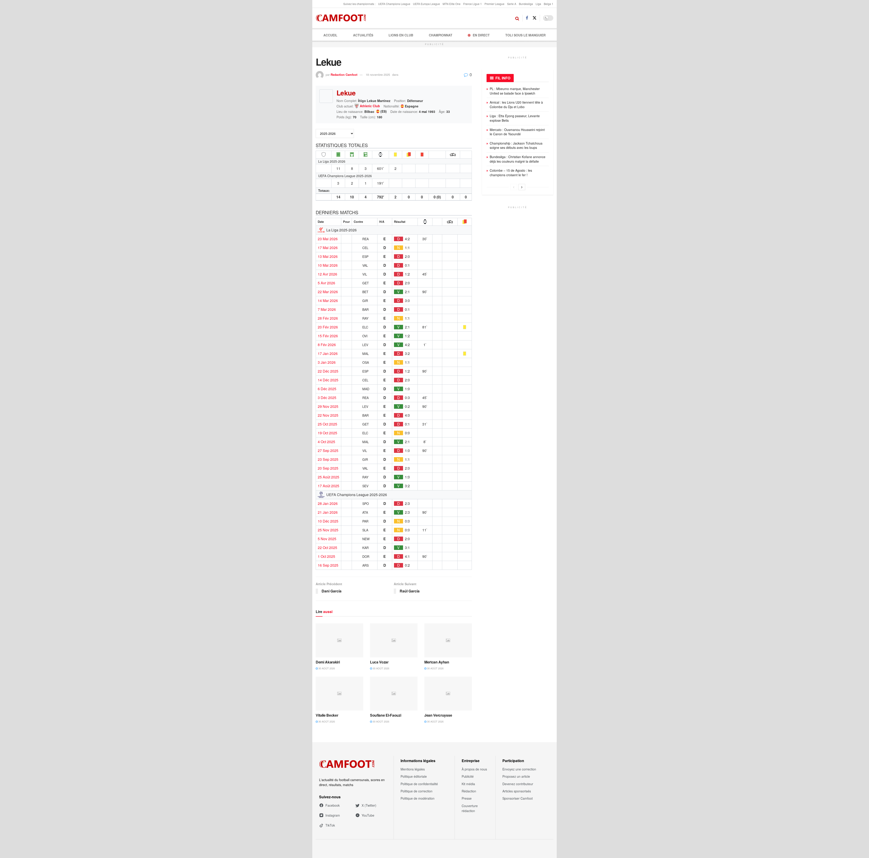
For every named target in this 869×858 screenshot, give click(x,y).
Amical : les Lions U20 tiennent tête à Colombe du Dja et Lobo (516, 104)
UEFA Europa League (426, 4)
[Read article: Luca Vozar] (394, 640)
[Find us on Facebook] (527, 18)
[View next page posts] (521, 187)
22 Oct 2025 (327, 547)
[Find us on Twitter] (534, 18)
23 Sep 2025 (328, 459)
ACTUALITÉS (363, 35)
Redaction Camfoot (344, 74)
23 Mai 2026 (328, 239)
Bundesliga (526, 4)
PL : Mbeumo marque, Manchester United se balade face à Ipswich (515, 90)
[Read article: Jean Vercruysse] (448, 694)
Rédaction (469, 791)
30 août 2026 (326, 668)
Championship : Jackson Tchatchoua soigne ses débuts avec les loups (516, 145)
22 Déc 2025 (328, 371)
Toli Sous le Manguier (525, 35)
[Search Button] (517, 18)
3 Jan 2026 (327, 362)
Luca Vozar (379, 662)
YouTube (368, 815)
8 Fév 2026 (327, 344)
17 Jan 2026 (328, 353)
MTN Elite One (452, 4)
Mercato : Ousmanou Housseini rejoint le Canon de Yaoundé (517, 131)
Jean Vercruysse (438, 715)
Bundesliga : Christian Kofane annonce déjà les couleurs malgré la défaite (517, 159)
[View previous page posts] (513, 187)
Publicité (468, 776)
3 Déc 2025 (327, 397)
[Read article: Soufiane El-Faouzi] (394, 694)
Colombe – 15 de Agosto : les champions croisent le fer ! (511, 172)
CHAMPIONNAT (440, 35)
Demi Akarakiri (328, 662)
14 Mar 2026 (328, 300)
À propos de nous (474, 769)
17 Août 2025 (328, 486)
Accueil (330, 35)
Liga (538, 4)
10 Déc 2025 (328, 521)
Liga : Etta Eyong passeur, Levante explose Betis (515, 118)
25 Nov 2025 (328, 530)
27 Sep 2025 (328, 450)
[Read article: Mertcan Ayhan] (448, 640)
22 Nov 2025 (328, 415)
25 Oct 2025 (327, 424)
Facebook (332, 805)
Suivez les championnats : (359, 4)
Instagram (332, 815)
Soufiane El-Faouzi (385, 715)
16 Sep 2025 (328, 565)
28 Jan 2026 (328, 503)
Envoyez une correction (519, 769)
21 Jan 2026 (328, 512)
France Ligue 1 (472, 4)
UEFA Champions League (394, 4)
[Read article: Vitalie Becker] (339, 694)
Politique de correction (416, 791)
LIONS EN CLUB (401, 35)
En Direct (481, 35)
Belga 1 (548, 4)
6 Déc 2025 (327, 389)
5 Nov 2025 (327, 539)
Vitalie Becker (327, 715)
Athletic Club (370, 106)
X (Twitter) (369, 805)
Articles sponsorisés (516, 791)
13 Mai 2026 (328, 256)
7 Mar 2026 (327, 309)
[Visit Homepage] (342, 18)
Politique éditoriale (414, 776)
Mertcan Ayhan (436, 662)
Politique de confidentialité (419, 784)
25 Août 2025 (328, 477)
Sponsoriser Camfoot (517, 798)
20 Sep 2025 (328, 468)
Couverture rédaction (470, 808)
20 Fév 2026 (328, 327)
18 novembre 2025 (378, 74)
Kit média (468, 784)
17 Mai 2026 (328, 247)
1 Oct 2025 (326, 556)
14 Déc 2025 (328, 380)
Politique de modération (417, 798)
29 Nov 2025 (328, 406)
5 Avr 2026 (326, 283)
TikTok (330, 825)
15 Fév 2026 (328, 336)
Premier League (494, 4)
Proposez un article (516, 776)
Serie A (511, 4)
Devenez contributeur (517, 784)
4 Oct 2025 (326, 442)
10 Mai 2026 (328, 265)
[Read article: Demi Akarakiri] (339, 640)
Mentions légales (413, 769)
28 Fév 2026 (328, 318)
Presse (467, 798)
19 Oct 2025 (327, 433)
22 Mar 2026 (328, 292)
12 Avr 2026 (327, 274)
